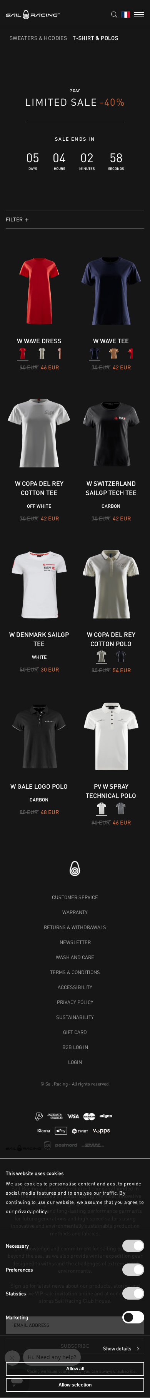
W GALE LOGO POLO (39, 786)
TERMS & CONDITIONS (75, 972)
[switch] (133, 1269)
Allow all (75, 1368)
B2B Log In (75, 1047)
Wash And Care (75, 957)
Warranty (75, 912)
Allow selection (75, 1385)
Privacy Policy (75, 1002)
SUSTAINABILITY (75, 1017)
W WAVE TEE (111, 340)
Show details (117, 1348)
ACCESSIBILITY (75, 987)
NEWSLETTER (75, 942)
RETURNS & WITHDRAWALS (75, 927)
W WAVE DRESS (39, 340)
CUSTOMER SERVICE (75, 897)
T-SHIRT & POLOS (95, 38)
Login (75, 1062)
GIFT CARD (75, 1032)
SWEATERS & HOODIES (38, 38)
